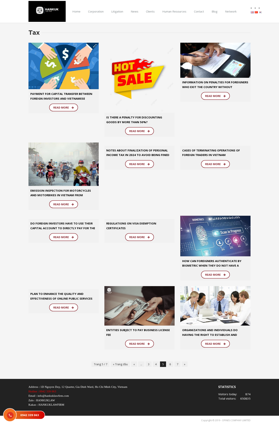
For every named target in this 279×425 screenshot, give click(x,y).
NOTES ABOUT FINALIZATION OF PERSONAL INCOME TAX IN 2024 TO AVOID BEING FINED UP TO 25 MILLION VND (137, 154)
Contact (199, 11)
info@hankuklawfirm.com (53, 395)
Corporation (96, 11)
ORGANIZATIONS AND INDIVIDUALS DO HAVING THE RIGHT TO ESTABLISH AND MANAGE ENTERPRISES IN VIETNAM (210, 334)
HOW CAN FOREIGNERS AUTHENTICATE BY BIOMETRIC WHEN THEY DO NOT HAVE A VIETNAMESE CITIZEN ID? (211, 265)
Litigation (117, 11)
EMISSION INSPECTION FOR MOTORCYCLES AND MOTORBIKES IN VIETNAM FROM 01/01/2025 (60, 195)
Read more (61, 107)
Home (76, 11)
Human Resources (174, 11)
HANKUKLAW (45, 400)
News (134, 11)
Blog (215, 11)
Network (230, 11)
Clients (150, 11)
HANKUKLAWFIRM (51, 404)
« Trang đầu (120, 364)
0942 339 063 (47, 391)
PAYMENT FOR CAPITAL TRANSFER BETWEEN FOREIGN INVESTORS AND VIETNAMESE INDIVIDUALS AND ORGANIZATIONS (61, 98)
